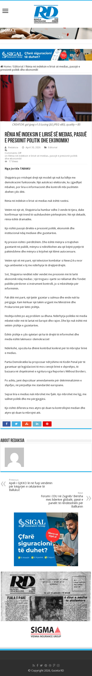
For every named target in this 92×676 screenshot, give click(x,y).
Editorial (18, 66)
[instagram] (58, 665)
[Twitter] (41, 665)
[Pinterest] (45, 665)
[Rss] (33, 665)
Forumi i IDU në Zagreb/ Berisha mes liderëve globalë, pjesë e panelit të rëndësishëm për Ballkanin (62, 500)
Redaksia (13, 147)
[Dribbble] (50, 665)
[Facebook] (37, 665)
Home (7, 66)
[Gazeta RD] (46, 13)
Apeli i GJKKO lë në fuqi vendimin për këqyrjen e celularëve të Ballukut (30, 485)
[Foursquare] (54, 665)
